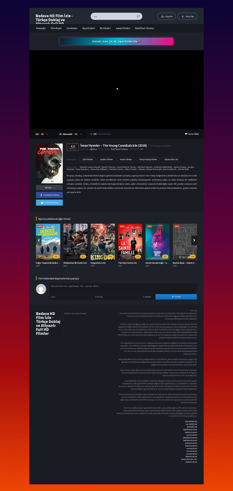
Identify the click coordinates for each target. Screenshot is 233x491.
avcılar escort (192, 435)
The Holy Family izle (103, 262)
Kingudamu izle (74, 262)
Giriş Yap (189, 16)
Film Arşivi (56, 28)
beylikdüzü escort (190, 429)
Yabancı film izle (171, 159)
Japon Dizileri (123, 28)
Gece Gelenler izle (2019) (187, 262)
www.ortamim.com (189, 459)
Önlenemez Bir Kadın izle (50, 262)
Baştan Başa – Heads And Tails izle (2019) (168, 262)
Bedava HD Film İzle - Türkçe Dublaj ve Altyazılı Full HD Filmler (54, 21)
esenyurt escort (191, 432)
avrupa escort (192, 454)
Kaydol (168, 16)
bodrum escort (191, 456)
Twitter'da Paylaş (51, 202)
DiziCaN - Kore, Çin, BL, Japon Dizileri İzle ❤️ (116, 41)
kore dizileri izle (191, 421)
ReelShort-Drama (144, 28)
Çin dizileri (71, 28)
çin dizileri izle (191, 424)
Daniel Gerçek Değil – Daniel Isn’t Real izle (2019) (144, 262)
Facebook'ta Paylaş (51, 195)
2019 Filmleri (87, 159)
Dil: (38, 134)
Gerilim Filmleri (106, 159)
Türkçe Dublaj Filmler (148, 159)
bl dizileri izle (192, 427)
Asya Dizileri (88, 28)
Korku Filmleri (126, 159)
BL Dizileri (105, 28)
